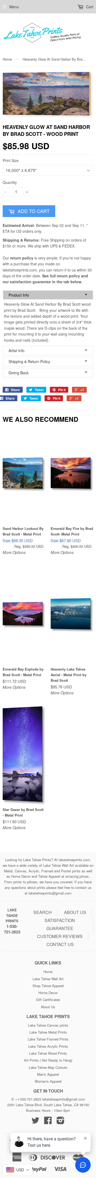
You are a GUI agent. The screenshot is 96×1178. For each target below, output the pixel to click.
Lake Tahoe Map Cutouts (48, 1067)
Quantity (10, 182)
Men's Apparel (48, 1074)
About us (75, 912)
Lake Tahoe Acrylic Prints (48, 1046)
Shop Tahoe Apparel (48, 985)
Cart (89, 6)
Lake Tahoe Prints (12, 915)
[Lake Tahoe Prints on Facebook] (48, 1122)
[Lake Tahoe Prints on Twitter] (35, 1122)
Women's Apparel (48, 1081)
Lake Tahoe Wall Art (48, 978)
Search (42, 912)
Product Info (48, 295)
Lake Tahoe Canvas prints (48, 1025)
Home (7, 59)
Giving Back (48, 372)
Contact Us (60, 944)
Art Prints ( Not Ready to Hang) (48, 1060)
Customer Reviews (60, 936)
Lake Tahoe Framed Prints (48, 1039)
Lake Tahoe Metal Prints (48, 1032)
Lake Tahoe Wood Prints (48, 1053)
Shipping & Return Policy (48, 361)
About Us (48, 1006)
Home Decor (48, 992)
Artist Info (48, 350)
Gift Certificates (48, 999)
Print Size (11, 160)
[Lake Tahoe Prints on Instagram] (61, 1122)
